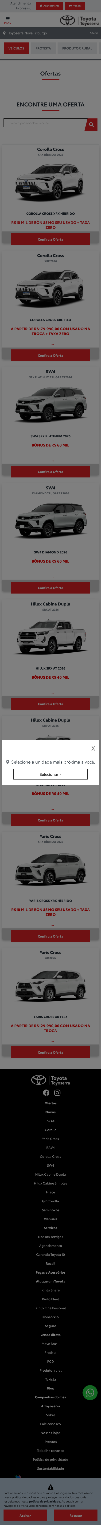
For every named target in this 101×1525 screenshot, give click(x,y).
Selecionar (49, 774)
